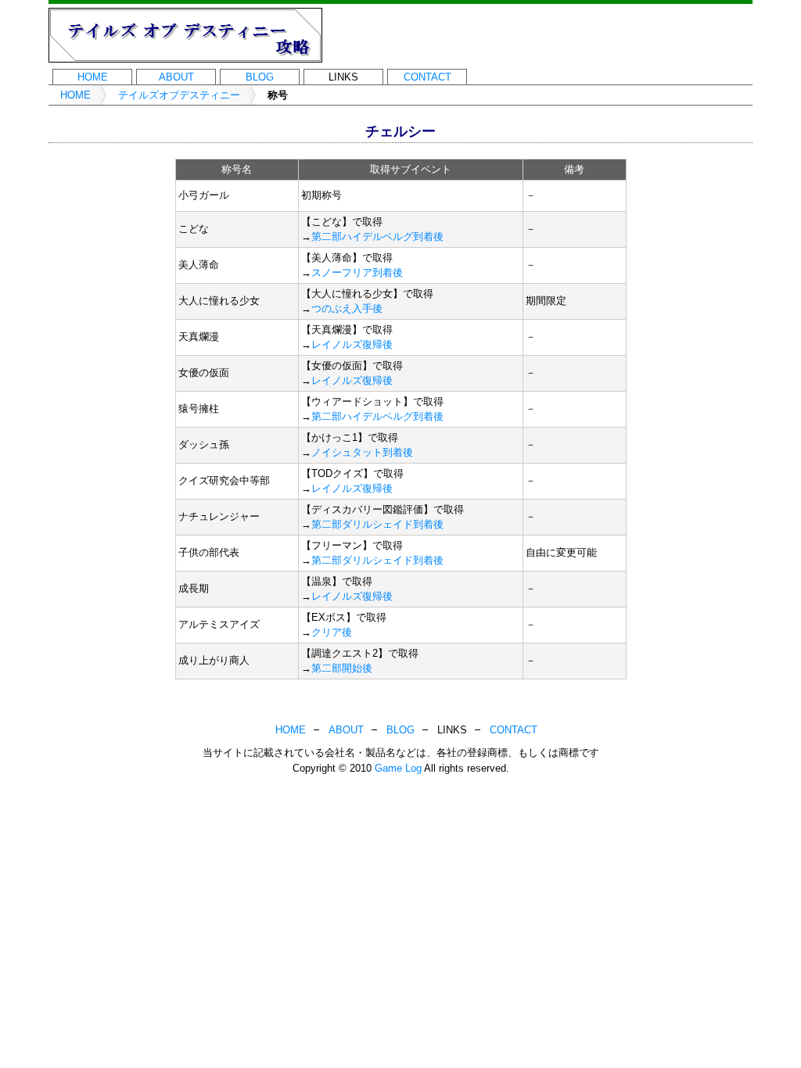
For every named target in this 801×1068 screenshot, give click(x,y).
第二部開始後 (341, 668)
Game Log (398, 768)
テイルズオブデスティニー (179, 95)
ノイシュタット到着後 (362, 452)
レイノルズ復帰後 (352, 344)
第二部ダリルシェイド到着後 (377, 524)
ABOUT (176, 77)
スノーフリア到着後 (357, 272)
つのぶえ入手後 (347, 308)
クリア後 (331, 632)
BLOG (260, 77)
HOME (92, 77)
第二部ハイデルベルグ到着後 (377, 236)
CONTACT (427, 77)
